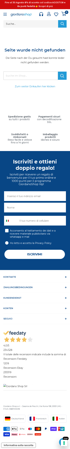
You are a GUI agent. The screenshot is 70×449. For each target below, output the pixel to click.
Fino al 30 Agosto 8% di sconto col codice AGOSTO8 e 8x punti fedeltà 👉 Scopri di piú (35, 4)
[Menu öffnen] (5, 15)
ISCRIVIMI (34, 254)
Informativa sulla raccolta (18, 445)
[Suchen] (62, 24)
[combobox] (11, 220)
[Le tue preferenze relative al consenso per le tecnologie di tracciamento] (64, 443)
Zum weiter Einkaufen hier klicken (35, 86)
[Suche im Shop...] (62, 76)
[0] (64, 14)
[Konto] (49, 14)
